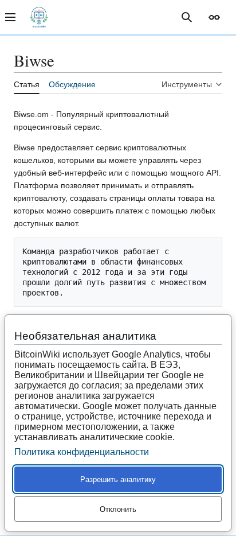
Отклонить (118, 509)
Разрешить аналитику (118, 479)
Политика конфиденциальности (81, 452)
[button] (214, 17)
